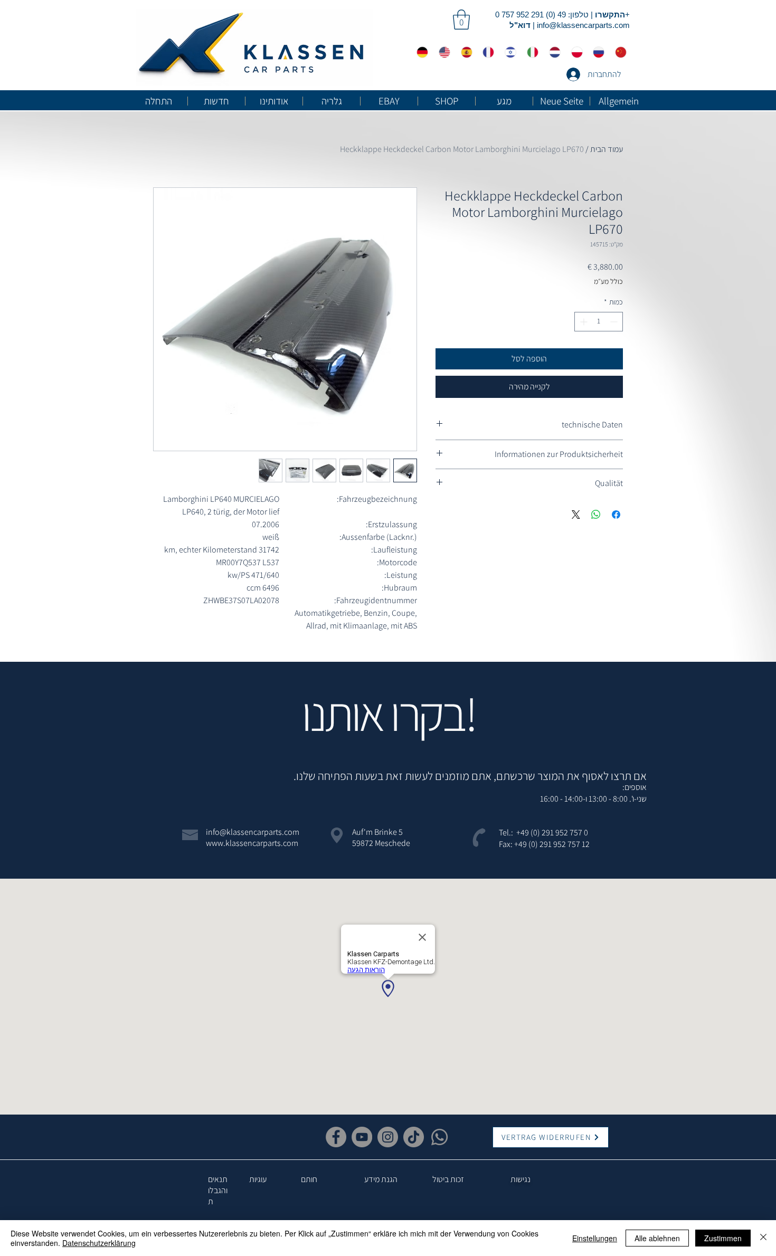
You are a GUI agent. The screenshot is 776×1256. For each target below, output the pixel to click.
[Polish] (574, 52)
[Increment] (582, 321)
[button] (461, 19)
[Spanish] (464, 52)
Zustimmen (723, 1238)
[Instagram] (387, 1137)
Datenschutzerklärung (99, 1243)
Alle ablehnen (657, 1238)
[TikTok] (413, 1137)
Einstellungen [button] (594, 1238)
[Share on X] (576, 514)
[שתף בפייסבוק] (616, 514)
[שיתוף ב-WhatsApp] (596, 514)
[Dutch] (552, 52)
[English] (442, 52)
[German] (420, 52)
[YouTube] (362, 1137)
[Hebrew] (508, 52)
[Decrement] (614, 321)
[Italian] (530, 52)
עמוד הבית (606, 149)
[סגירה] (763, 1238)
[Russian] (596, 52)
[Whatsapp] (439, 1137)
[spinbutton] (598, 321)
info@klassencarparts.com (583, 25)
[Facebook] (336, 1137)
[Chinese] (618, 52)
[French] (486, 52)
